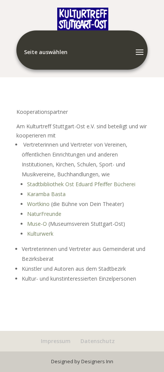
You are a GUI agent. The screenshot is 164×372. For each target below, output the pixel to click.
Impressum (56, 341)
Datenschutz (97, 341)
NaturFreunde (44, 213)
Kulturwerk (40, 233)
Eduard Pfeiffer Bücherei (105, 184)
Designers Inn (97, 361)
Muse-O (37, 223)
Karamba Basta (46, 194)
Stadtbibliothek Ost (50, 184)
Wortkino (39, 204)
